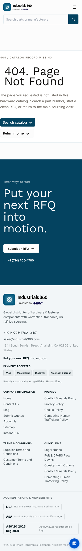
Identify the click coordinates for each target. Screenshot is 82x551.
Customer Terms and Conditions (17, 462)
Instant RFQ (11, 433)
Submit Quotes (13, 415)
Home (7, 398)
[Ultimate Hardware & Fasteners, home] (17, 7)
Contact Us (11, 404)
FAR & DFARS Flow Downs (57, 457)
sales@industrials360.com (21, 339)
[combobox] (36, 19)
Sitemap (9, 427)
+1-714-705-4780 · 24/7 (20, 332)
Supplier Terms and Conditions (16, 452)
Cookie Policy (53, 409)
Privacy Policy (54, 404)
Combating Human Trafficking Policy (57, 418)
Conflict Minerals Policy (60, 398)
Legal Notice (53, 449)
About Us (9, 421)
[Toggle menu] (74, 7)
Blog (6, 409)
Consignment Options (59, 465)
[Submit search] (73, 19)
